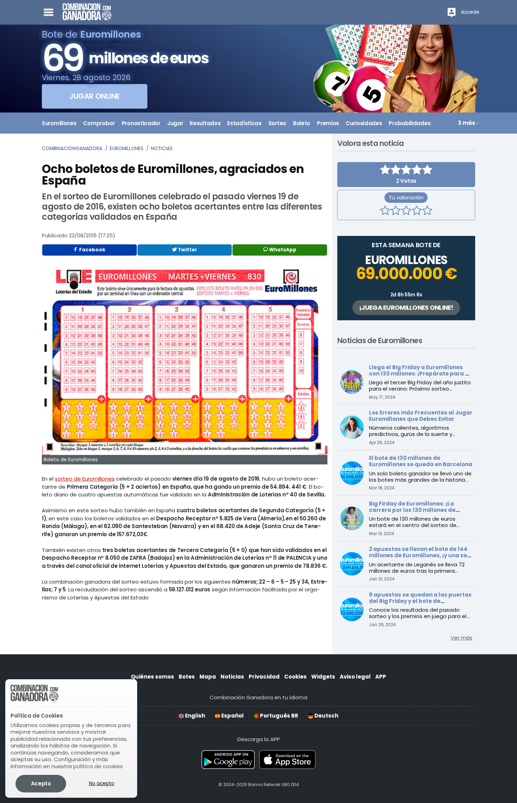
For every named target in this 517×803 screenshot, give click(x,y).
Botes (187, 676)
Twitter (187, 249)
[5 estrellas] (427, 211)
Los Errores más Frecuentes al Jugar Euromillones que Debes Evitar (420, 416)
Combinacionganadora (72, 148)
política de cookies (98, 766)
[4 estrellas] (416, 211)
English (194, 715)
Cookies (295, 676)
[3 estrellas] (406, 211)
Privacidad (264, 676)
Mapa (207, 676)
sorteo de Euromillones (85, 478)
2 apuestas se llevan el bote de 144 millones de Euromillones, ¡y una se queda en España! (418, 555)
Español (232, 715)
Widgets (323, 676)
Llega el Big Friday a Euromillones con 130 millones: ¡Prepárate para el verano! (419, 374)
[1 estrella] (385, 211)
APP (380, 676)
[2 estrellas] (395, 211)
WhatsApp (282, 249)
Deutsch (325, 715)
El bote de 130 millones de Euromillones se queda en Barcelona (420, 461)
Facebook (92, 249)
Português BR (278, 715)
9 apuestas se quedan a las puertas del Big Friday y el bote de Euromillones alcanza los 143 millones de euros (420, 604)
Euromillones (126, 148)
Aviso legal (355, 676)
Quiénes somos (152, 676)
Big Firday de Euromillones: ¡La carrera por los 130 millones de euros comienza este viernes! (412, 510)
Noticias (162, 148)
